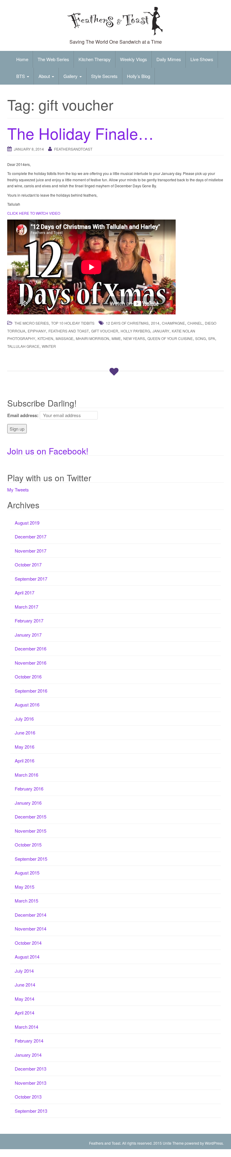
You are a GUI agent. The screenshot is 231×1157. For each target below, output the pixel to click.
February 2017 (29, 620)
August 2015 (27, 872)
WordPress (214, 1143)
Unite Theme (173, 1143)
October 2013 (28, 1096)
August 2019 (27, 522)
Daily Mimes (168, 59)
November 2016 (30, 663)
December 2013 (30, 1068)
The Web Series (53, 59)
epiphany (37, 330)
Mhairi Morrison (92, 338)
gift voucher (104, 330)
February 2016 (29, 788)
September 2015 (31, 859)
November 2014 (30, 928)
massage (64, 338)
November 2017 (30, 550)
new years (134, 338)
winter (49, 346)
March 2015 (26, 900)
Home (22, 59)
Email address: (22, 415)
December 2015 (30, 816)
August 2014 (27, 956)
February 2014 (29, 1040)
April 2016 (24, 760)
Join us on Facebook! (47, 451)
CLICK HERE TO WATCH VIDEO (33, 213)
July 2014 (24, 971)
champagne (173, 323)
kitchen (45, 338)
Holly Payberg (135, 330)
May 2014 (24, 999)
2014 (155, 323)
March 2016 (26, 775)
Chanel (194, 323)
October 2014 (28, 943)
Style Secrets (104, 76)
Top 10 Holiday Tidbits (72, 323)
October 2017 (28, 564)
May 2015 (24, 887)
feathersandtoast (73, 148)
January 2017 (28, 635)
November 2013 (30, 1083)
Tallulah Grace (23, 346)
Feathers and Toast (68, 330)
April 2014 (24, 1012)
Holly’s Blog (138, 76)
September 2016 (31, 691)
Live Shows (201, 59)
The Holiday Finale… (80, 133)
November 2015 (30, 831)
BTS (21, 76)
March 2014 (26, 1027)
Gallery (71, 76)
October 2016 (28, 676)
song (200, 338)
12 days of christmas (127, 323)
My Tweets (18, 489)
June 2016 (25, 732)
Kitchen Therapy (95, 59)
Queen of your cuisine (170, 338)
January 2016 (28, 803)
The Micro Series (31, 323)
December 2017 (30, 536)
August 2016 (27, 704)
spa (211, 338)
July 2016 (24, 719)
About (44, 76)
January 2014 (28, 1055)
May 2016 (24, 747)
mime (116, 338)
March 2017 (26, 606)
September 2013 (31, 1111)
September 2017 (31, 578)
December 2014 (30, 915)
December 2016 (30, 648)
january (160, 330)
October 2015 (28, 844)
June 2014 (25, 984)
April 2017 (24, 592)
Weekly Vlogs (133, 59)
